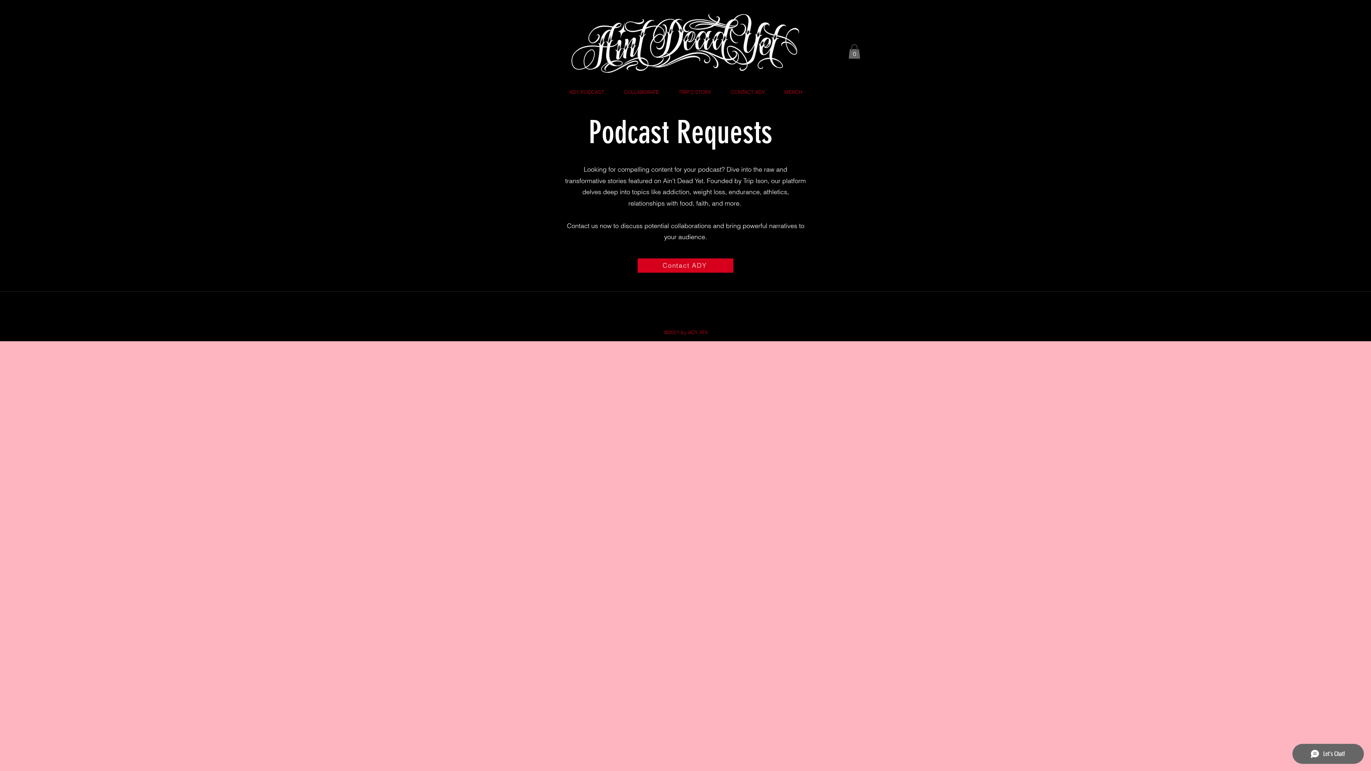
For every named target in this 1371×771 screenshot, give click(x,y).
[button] (854, 51)
